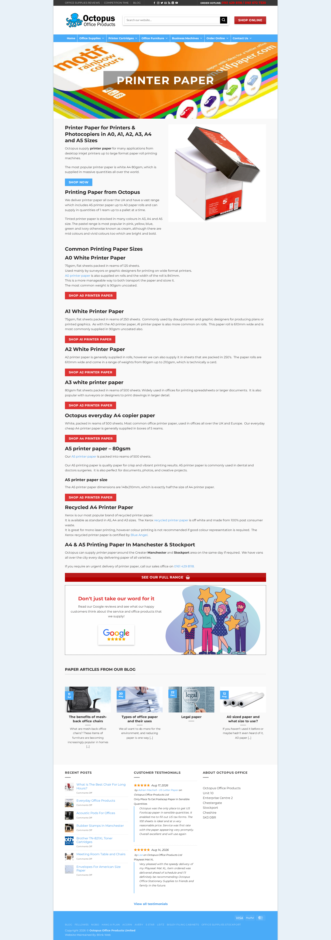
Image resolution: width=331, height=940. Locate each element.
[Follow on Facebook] (154, 3)
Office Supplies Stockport (221, 924)
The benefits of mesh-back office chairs (88, 719)
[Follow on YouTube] (176, 3)
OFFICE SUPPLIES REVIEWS (82, 2)
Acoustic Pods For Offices (95, 813)
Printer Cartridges (121, 38)
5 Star (150, 924)
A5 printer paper (83, 456)
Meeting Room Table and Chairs (100, 854)
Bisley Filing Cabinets (183, 924)
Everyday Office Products (95, 800)
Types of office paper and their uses (140, 719)
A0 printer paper (77, 275)
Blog (68, 924)
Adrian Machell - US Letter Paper (158, 790)
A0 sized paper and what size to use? (243, 719)
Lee (140, 855)
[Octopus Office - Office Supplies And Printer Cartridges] (91, 20)
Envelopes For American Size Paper (98, 868)
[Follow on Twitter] (162, 3)
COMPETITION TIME (116, 2)
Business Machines (185, 38)
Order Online (215, 38)
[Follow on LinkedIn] (173, 3)
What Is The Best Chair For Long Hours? (101, 786)
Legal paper (191, 717)
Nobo (95, 924)
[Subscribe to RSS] (169, 3)
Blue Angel (139, 535)
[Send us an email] (165, 3)
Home (71, 38)
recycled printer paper (171, 520)
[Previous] (64, 722)
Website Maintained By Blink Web (88, 935)
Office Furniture (153, 38)
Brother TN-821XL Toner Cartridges (94, 840)
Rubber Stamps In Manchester (100, 825)
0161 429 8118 (232, 3)
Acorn (127, 924)
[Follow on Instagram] (158, 3)
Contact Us (240, 38)
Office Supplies (90, 38)
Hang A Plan (111, 924)
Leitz (160, 924)
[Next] (267, 722)
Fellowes (82, 924)
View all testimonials (151, 904)
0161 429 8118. (184, 566)
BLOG (137, 2)
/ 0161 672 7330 (254, 3)
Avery (139, 924)
